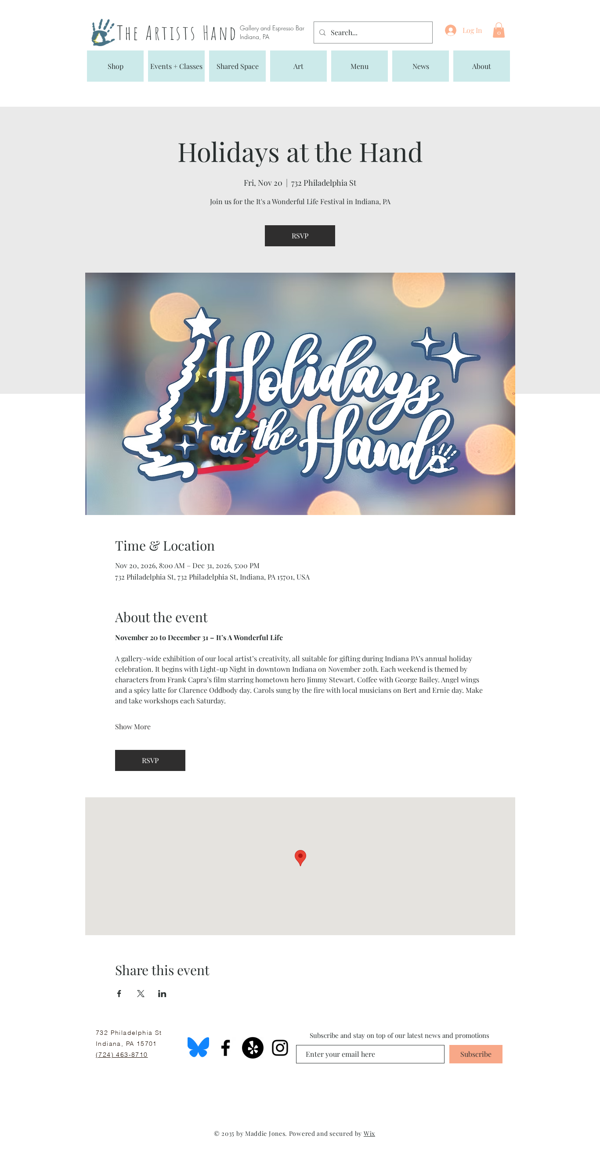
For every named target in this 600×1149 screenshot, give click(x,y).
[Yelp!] (253, 1048)
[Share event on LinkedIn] (162, 993)
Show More (133, 726)
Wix (369, 1133)
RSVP (300, 235)
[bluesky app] (198, 1048)
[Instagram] (280, 1048)
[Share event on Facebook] (119, 993)
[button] (498, 30)
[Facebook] (225, 1048)
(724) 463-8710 (122, 1055)
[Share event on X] (141, 993)
